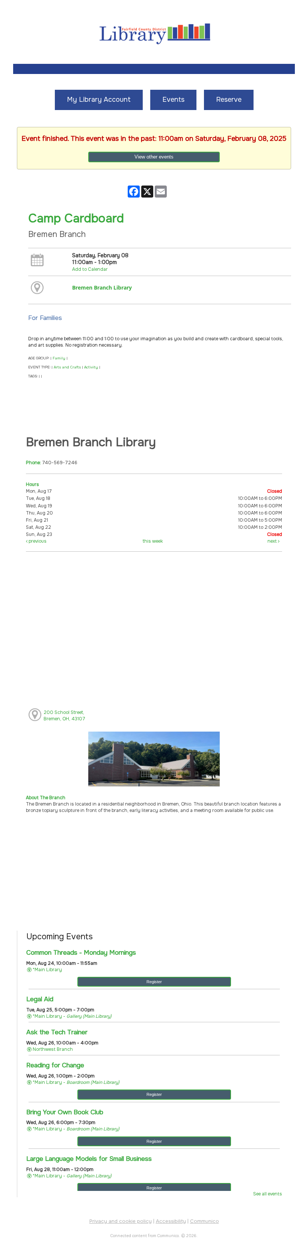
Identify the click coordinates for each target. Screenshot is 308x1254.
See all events (267, 1194)
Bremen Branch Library (102, 287)
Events (173, 99)
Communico (204, 1221)
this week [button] (153, 541)
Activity (91, 367)
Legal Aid (39, 999)
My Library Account (99, 99)
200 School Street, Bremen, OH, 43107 (64, 715)
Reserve (229, 99)
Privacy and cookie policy (120, 1221)
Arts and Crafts (67, 367)
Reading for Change (55, 1065)
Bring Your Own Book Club (64, 1112)
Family (59, 358)
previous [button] (37, 541)
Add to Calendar (90, 269)
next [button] (272, 541)
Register (154, 981)
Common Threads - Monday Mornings (81, 952)
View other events (154, 157)
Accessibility (171, 1221)
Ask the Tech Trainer (57, 1032)
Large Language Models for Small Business (89, 1158)
